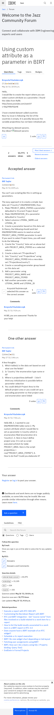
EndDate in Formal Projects (16, 650)
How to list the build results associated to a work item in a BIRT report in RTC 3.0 (26, 626)
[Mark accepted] (4, 291)
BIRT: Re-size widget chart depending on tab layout (27, 639)
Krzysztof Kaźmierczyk (12, 80)
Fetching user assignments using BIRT (21, 642)
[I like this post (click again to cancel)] (39, 136)
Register (6, 480)
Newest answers (41, 154)
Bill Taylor (6, 181)
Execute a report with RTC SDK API (20, 611)
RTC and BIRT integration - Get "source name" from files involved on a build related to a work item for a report (27, 619)
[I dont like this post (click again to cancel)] (44, 136)
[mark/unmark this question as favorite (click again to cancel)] (4, 136)
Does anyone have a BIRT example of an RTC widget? (24, 632)
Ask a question (10, 513)
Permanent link (8, 178)
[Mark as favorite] (4, 136)
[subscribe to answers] (4, 561)
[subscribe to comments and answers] (4, 566)
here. (15, 502)
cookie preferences (12, 700)
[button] (52, 682)
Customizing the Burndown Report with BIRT (24, 614)
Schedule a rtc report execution (18, 636)
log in (14, 480)
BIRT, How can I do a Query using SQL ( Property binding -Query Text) (25, 646)
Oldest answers (41, 158)
